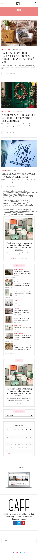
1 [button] (12, 258)
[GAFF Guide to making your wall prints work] (9, 302)
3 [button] (15, 258)
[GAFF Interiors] (19, 3)
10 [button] (26, 258)
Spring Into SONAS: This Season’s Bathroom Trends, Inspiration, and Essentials (23, 337)
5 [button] (18, 258)
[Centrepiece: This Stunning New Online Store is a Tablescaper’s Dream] (9, 292)
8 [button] (22, 258)
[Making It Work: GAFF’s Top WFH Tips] (9, 327)
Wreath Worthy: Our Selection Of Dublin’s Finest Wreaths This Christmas (18, 117)
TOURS (16, 317)
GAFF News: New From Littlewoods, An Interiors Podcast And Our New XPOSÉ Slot (17, 57)
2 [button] (13, 258)
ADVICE (16, 269)
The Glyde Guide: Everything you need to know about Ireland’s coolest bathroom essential (23, 283)
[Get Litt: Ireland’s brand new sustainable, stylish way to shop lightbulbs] (9, 272)
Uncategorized (6, 49)
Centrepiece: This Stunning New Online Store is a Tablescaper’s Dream (21, 245)
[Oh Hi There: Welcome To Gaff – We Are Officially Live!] (19, 153)
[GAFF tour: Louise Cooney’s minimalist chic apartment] (9, 319)
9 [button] (24, 258)
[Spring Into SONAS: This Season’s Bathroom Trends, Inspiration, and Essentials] (9, 336)
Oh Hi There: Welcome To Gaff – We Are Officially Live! (18, 175)
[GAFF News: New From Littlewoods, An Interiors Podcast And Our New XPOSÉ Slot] (19, 33)
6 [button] (19, 258)
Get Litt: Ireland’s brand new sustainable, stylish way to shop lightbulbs (22, 273)
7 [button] (21, 258)
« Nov (7, 454)
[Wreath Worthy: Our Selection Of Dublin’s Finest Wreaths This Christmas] (19, 95)
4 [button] (16, 258)
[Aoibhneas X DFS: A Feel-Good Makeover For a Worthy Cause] (9, 311)
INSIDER (3, 170)
